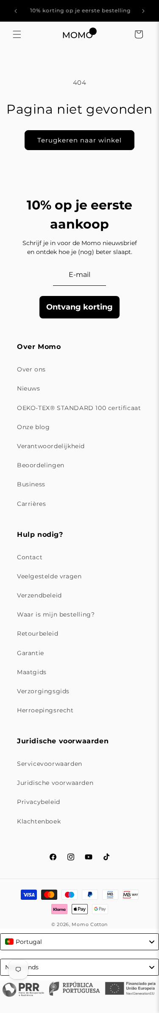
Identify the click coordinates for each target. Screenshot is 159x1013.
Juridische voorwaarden (55, 783)
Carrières (31, 504)
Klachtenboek (39, 821)
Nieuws (28, 388)
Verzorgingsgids (43, 691)
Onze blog (33, 427)
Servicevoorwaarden (49, 763)
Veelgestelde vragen (49, 576)
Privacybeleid (38, 802)
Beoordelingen (40, 465)
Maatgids (32, 672)
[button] (17, 34)
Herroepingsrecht (45, 710)
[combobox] (79, 941)
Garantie (30, 653)
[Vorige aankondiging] (15, 11)
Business (31, 484)
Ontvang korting (79, 307)
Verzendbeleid (39, 595)
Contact (29, 557)
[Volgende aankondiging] (143, 11)
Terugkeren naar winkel (79, 140)
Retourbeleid (37, 633)
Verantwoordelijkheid (51, 446)
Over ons (31, 369)
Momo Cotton (90, 924)
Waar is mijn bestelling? (56, 614)
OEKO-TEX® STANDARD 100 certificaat (79, 408)
